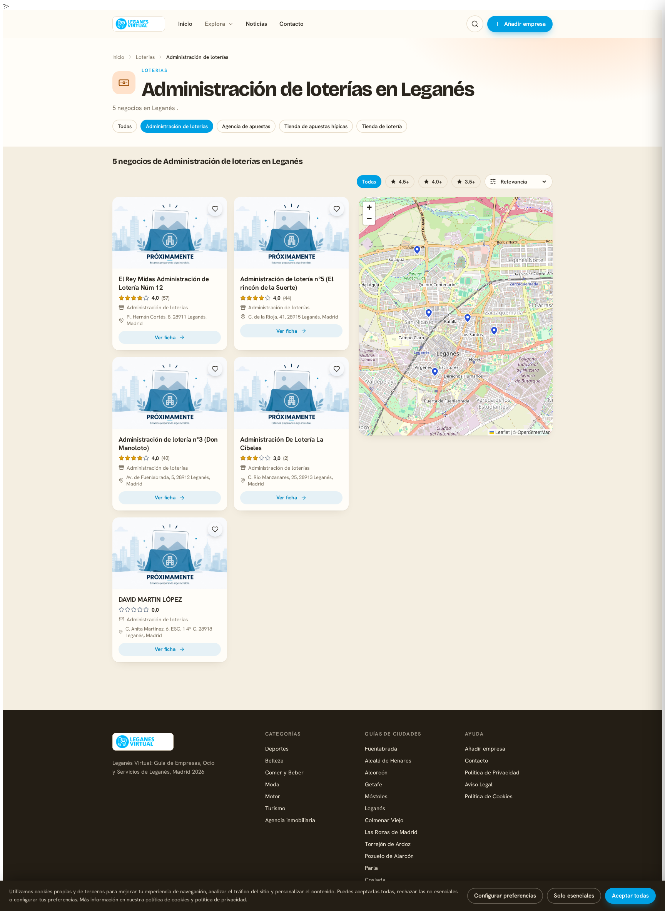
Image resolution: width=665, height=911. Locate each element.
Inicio (185, 24)
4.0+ (437, 181)
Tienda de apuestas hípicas (316, 126)
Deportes (277, 748)
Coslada (375, 879)
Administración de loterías (177, 126)
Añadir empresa (525, 24)
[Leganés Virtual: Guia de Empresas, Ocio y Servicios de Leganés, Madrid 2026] (138, 24)
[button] (435, 372)
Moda (272, 784)
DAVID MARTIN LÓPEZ (150, 599)
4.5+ (404, 181)
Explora (215, 24)
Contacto (291, 24)
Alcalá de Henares (388, 760)
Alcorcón (376, 772)
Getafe (373, 784)
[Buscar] (474, 23)
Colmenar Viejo (384, 820)
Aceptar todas (630, 895)
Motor (272, 796)
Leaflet (502, 432)
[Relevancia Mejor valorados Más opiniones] (519, 181)
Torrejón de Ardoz (388, 844)
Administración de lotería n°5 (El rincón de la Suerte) (286, 283)
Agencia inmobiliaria (290, 820)
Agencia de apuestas (246, 126)
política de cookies (167, 899)
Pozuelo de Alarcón (389, 855)
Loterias (145, 56)
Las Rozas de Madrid (391, 832)
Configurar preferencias (505, 895)
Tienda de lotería (382, 126)
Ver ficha (165, 337)
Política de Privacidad (492, 772)
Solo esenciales (574, 895)
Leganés (375, 808)
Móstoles (376, 796)
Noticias (256, 24)
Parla (371, 867)
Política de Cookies (489, 796)
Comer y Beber (284, 772)
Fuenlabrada (381, 748)
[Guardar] (215, 209)
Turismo (275, 808)
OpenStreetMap (534, 432)
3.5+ (470, 181)
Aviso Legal (479, 784)
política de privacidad (220, 899)
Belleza (274, 760)
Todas (125, 126)
